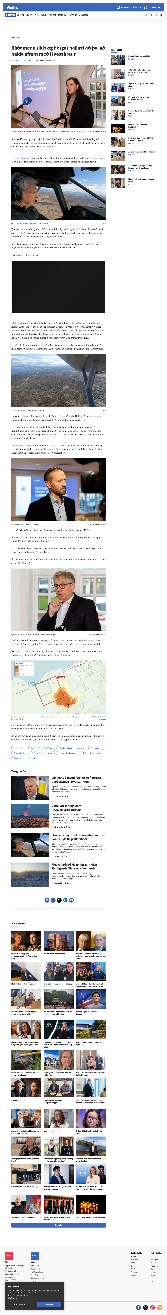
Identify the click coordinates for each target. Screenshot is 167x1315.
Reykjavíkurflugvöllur (22, 753)
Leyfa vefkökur (49, 1304)
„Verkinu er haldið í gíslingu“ (23, 1217)
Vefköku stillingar (20, 1304)
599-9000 (12, 1280)
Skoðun (134, 1269)
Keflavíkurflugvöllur (44, 753)
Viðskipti (134, 1260)
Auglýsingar (35, 1269)
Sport (133, 1263)
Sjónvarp (134, 1272)
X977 (152, 1278)
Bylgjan (153, 1272)
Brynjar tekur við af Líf (20, 1100)
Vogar (33, 748)
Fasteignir (154, 1260)
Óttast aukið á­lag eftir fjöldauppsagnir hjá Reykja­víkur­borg (24, 956)
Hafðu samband (37, 1272)
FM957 (153, 1275)
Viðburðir (154, 1266)
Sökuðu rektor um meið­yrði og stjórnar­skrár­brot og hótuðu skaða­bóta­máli (90, 956)
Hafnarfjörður (47, 748)
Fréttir (133, 1257)
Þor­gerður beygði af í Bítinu (139, 56)
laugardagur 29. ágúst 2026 (131, 7)
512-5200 (38, 1266)
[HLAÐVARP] (140, 15)
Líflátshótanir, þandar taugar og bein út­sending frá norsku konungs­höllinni (58, 1045)
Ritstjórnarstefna (37, 1275)
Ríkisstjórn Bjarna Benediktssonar (71, 748)
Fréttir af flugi (19, 748)
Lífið (133, 1266)
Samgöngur (18, 758)
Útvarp (133, 1275)
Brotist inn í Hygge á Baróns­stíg (24, 1187)
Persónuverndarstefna (13, 1271)
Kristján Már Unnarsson (20, 61)
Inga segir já (49, 1131)
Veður (152, 1269)
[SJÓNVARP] (146, 15)
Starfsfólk (34, 1281)
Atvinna (153, 1263)
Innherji (153, 1257)
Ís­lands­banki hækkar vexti (54, 954)
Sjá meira (58, 1225)
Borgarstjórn (95, 748)
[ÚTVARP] (151, 15)
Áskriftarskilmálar (37, 1278)
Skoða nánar (12, 1298)
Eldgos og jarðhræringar (68, 753)
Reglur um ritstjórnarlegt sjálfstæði (14, 1267)
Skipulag (32, 758)
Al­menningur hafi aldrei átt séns (141, 152)
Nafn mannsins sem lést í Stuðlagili (90, 1217)
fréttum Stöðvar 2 (21, 158)
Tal (151, 1282)
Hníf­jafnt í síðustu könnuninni (23, 984)
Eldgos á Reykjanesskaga (92, 753)
